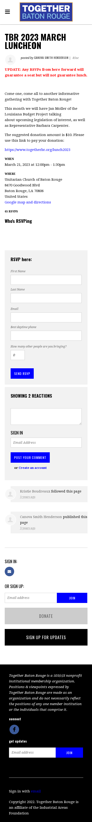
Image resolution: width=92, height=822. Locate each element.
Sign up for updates (46, 637)
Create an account (33, 468)
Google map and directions (28, 202)
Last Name (18, 289)
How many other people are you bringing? (39, 346)
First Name (18, 271)
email (36, 791)
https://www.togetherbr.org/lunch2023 (37, 150)
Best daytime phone (23, 327)
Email (14, 309)
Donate (46, 616)
